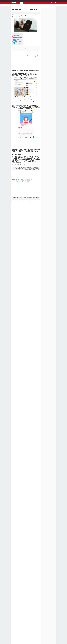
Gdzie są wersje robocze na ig (16, 180)
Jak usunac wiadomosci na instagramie (18, 179)
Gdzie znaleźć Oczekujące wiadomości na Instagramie (17, 37)
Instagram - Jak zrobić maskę (34, 201)
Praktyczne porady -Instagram (26, 180)
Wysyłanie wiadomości (16, 43)
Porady (15, 6)
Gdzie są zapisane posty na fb (16, 178)
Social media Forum (28, 177)
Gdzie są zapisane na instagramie (17, 181)
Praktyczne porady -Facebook (26, 178)
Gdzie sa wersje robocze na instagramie (18, 177)
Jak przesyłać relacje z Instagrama (18, 201)
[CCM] (13, 3)
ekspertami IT (36, 167)
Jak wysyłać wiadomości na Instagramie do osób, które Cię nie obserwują (17, 34)
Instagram (21, 6)
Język (55, 0)
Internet (18, 6)
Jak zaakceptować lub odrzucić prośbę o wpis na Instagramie (17, 39)
